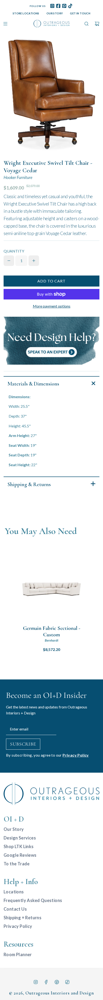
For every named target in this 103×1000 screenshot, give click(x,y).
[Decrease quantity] (9, 260)
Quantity (14, 251)
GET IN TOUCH (80, 13)
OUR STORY (54, 13)
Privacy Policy (76, 755)
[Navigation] (5, 23)
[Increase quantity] (34, 260)
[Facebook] (46, 982)
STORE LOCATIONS (26, 13)
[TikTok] (67, 982)
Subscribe (23, 744)
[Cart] (97, 23)
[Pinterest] (57, 982)
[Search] (86, 23)
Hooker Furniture (18, 177)
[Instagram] (35, 982)
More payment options (51, 306)
